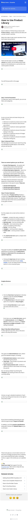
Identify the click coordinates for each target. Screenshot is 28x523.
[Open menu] (25, 2)
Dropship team (5, 467)
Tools (10, 16)
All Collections (4, 16)
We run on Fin (15, 519)
